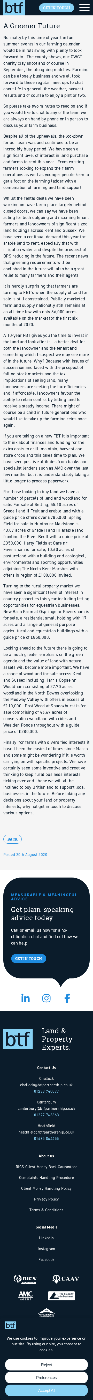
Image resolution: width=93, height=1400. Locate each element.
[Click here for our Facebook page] (67, 999)
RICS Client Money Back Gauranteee (46, 1166)
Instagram (46, 1248)
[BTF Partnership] (14, 7)
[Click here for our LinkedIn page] (25, 999)
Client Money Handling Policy (46, 1188)
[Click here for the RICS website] (25, 1275)
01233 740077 (46, 1091)
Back (12, 839)
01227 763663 (46, 1114)
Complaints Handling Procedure (46, 1177)
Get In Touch (56, 7)
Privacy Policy (46, 1199)
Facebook (46, 1259)
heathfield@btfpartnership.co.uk (46, 1132)
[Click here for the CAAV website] (65, 1275)
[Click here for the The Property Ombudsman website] (61, 1292)
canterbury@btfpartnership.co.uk (46, 1108)
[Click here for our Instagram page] (46, 999)
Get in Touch (28, 958)
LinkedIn (46, 1237)
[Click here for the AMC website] (26, 1292)
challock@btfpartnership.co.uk (46, 1084)
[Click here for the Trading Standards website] (46, 1308)
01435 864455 (46, 1138)
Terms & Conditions (46, 1209)
